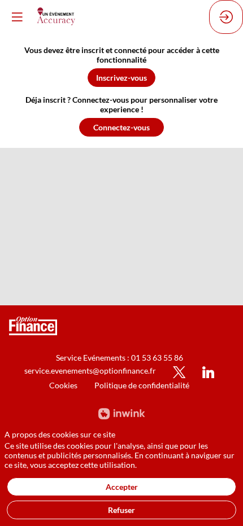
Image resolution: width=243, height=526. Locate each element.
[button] (121, 77)
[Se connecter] (226, 17)
